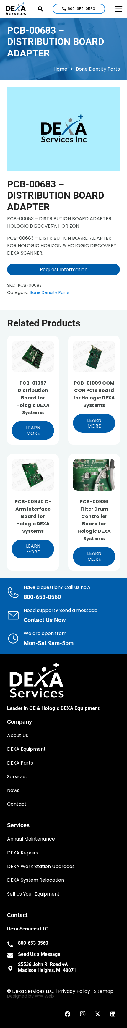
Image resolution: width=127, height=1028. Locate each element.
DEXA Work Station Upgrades (41, 866)
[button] (40, 9)
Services (17, 776)
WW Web (44, 996)
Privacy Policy (74, 991)
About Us (17, 735)
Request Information (63, 269)
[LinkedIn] (113, 1014)
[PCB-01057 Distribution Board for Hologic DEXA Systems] (33, 356)
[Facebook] (68, 1014)
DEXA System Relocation (35, 880)
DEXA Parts (20, 763)
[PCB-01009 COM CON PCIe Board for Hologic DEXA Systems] (94, 356)
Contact (17, 804)
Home (60, 69)
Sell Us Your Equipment (33, 894)
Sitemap (103, 991)
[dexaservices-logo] (16, 8)
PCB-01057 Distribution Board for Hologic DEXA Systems (33, 398)
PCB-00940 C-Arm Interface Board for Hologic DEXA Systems (33, 516)
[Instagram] (83, 1014)
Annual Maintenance (31, 839)
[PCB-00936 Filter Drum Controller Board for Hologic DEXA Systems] (94, 474)
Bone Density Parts (98, 69)
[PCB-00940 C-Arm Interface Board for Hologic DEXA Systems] (33, 474)
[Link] (63, 593)
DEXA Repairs (22, 852)
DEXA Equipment (26, 749)
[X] (98, 1014)
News (13, 790)
